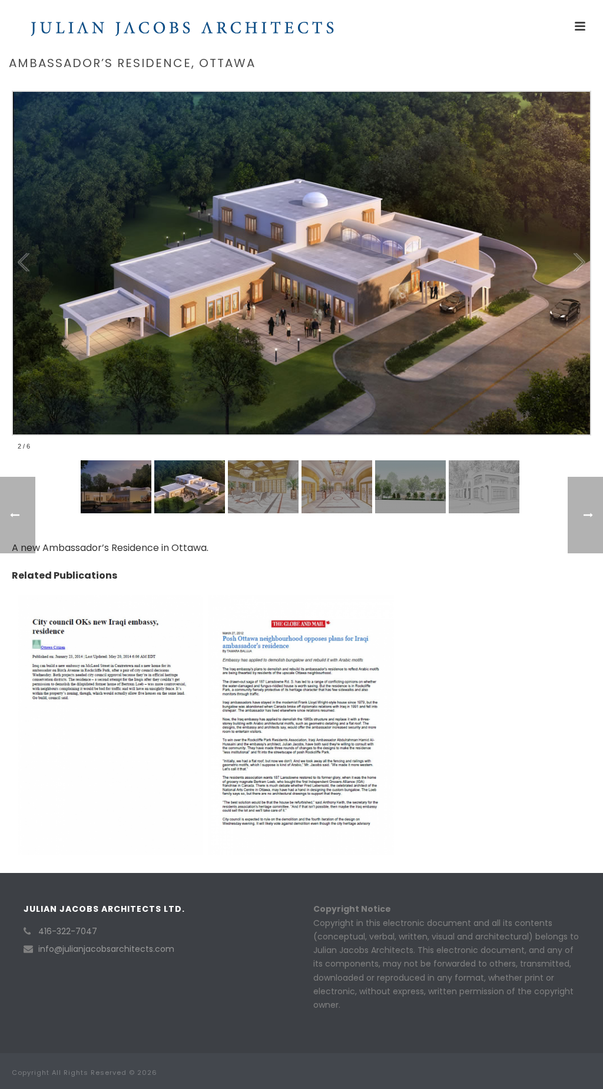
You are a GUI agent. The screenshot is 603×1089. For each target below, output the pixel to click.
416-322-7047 (67, 931)
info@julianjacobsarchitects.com (106, 949)
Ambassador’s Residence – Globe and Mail (301, 692)
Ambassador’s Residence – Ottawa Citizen (110, 692)
